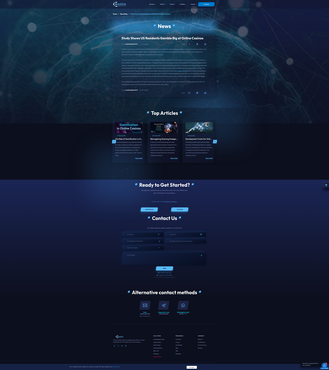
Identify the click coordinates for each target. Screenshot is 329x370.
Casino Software (157, 348)
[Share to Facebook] (189, 44)
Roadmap (178, 354)
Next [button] (215, 141)
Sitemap (200, 348)
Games (162, 4)
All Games (156, 354)
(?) (170, 272)
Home (115, 14)
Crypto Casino (157, 342)
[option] (128, 141)
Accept (191, 367)
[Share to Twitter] (197, 44)
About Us (200, 339)
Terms (171, 277)
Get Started (179, 345)
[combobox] (143, 247)
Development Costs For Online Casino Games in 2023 (208, 139)
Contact (193, 4)
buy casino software (181, 71)
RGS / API (156, 351)
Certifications (201, 342)
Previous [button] (114, 141)
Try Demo (178, 339)
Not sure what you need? (164, 201)
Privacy (168, 277)
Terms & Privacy (202, 345)
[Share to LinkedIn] (205, 44)
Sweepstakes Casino (158, 339)
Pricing (172, 4)
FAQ (177, 351)
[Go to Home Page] (119, 4)
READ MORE (138, 158)
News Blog (123, 14)
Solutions (151, 4)
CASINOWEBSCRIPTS (131, 44)
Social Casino (156, 345)
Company (182, 4)
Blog (177, 348)
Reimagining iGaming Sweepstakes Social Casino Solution (175, 139)
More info (116, 367)
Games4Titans (157, 356)
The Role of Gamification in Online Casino (133, 139)
